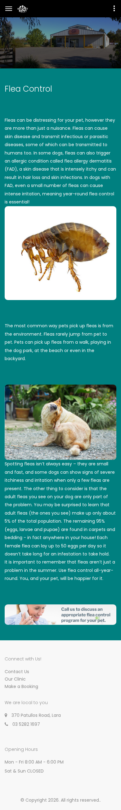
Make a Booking (21, 686)
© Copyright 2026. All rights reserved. (60, 800)
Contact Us (17, 671)
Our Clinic (15, 679)
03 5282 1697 (26, 724)
